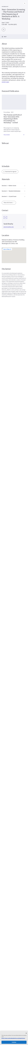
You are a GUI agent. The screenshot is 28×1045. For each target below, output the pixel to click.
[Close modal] (24, 3)
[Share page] (3, 29)
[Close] (26, 1033)
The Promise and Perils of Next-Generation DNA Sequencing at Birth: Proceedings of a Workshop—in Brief (13, 118)
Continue (14, 1042)
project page (5, 82)
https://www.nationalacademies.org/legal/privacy (13, 1038)
